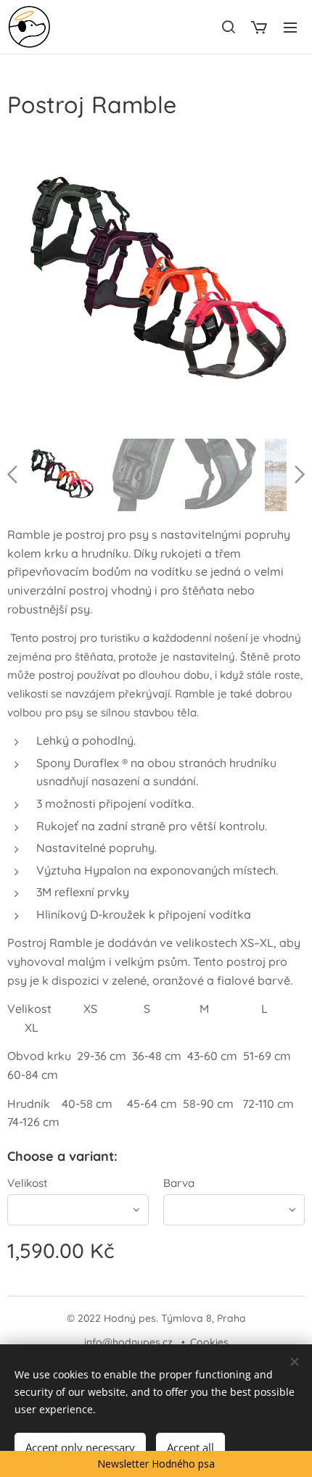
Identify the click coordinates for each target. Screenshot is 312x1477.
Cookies (209, 1342)
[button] (227, 27)
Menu (290, 26)
